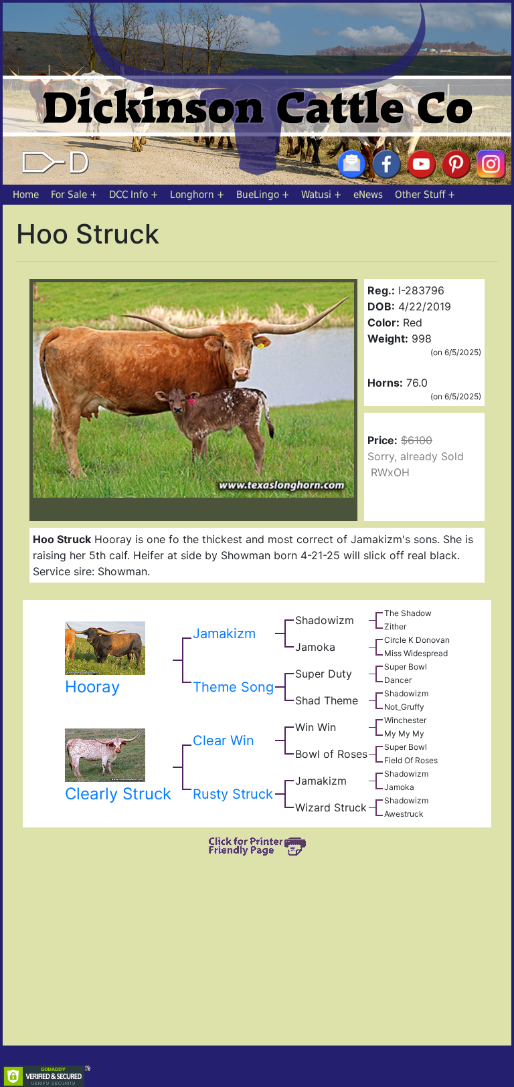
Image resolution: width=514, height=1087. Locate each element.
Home (26, 195)
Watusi (316, 195)
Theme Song (233, 687)
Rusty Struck (233, 794)
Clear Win (223, 740)
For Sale (69, 195)
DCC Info (128, 195)
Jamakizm (224, 633)
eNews (368, 195)
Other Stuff (420, 195)
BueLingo (257, 195)
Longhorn (192, 195)
